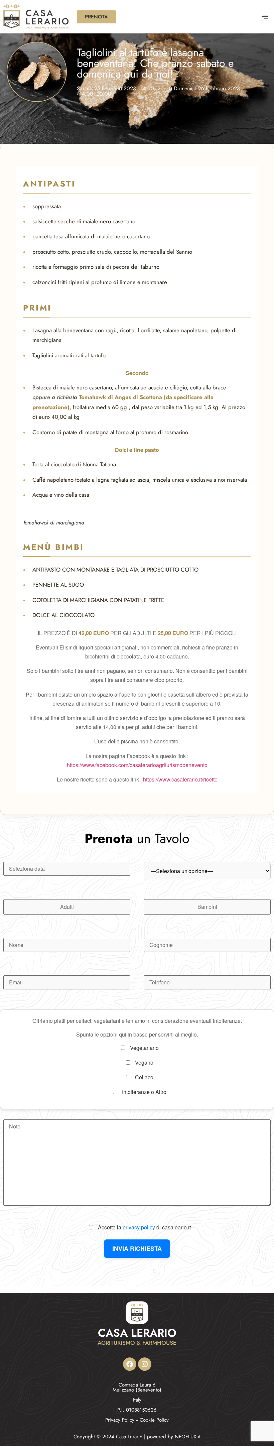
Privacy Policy (119, 1420)
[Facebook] (129, 1364)
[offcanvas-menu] (265, 17)
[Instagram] (144, 1364)
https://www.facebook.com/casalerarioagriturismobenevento (137, 765)
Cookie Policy (154, 1420)
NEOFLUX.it (187, 1436)
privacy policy (139, 1227)
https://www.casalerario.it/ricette (180, 779)
